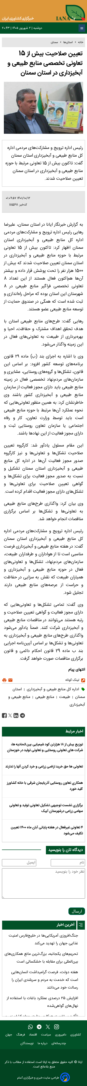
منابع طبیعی (44, 697)
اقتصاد (33, 1034)
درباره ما (43, 1043)
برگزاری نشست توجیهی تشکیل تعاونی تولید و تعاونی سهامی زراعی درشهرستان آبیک (46, 808)
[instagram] (56, 1027)
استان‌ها (68, 42)
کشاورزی (76, 1034)
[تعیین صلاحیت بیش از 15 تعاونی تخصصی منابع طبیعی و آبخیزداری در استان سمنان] (21, 715)
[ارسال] (10, 680)
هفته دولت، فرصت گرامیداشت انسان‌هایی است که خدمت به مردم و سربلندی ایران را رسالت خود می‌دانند (44, 980)
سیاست (46, 1034)
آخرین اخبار (65, 925)
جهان (9, 1034)
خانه (80, 42)
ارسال (77, 911)
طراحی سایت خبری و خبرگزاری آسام (38, 1077)
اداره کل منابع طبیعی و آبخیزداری (52, 689)
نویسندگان (27, 1043)
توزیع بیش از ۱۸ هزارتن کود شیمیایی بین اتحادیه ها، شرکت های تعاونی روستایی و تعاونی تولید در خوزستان (45, 747)
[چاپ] (4, 680)
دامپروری (61, 1034)
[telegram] (39, 1027)
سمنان (54, 42)
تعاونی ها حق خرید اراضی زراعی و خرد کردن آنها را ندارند (44, 767)
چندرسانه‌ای (59, 1043)
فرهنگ (21, 1034)
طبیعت (64, 697)
